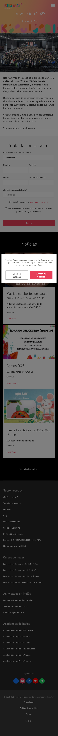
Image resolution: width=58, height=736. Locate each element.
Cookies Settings (17, 275)
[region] (29, 268)
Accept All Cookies (41, 275)
